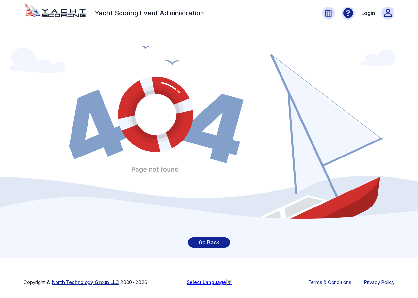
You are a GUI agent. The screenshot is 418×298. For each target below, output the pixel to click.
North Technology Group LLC (85, 282)
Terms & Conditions (329, 282)
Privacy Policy (379, 282)
